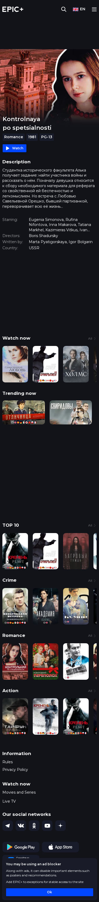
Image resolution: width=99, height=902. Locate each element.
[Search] (63, 9)
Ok (49, 892)
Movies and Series (19, 792)
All (90, 338)
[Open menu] (94, 9)
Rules (7, 762)
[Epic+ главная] (12, 9)
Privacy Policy (15, 769)
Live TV (9, 801)
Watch (17, 148)
